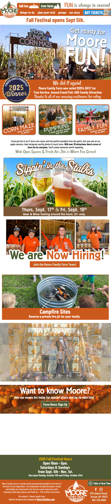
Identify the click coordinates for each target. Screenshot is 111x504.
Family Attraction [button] (91, 92)
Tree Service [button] (41, 92)
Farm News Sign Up (55, 404)
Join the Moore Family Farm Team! (54, 264)
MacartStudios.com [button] (46, 499)
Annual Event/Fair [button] (62, 92)
